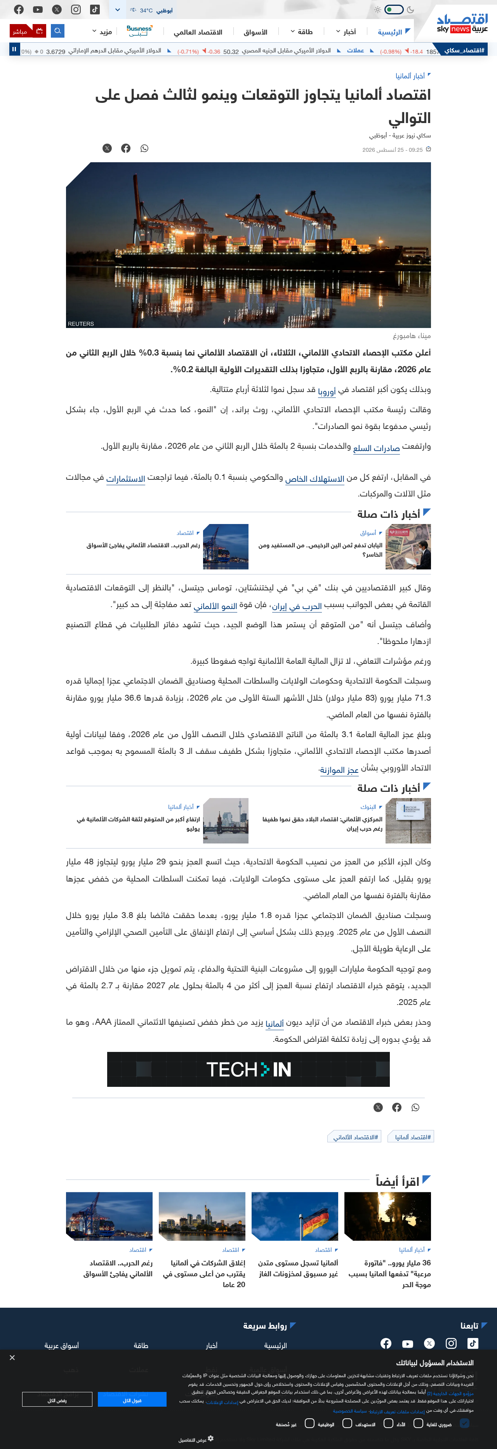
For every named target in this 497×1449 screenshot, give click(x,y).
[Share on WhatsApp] (144, 149)
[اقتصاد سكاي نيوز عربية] (451, 23)
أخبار (211, 1344)
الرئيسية (390, 31)
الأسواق (256, 31)
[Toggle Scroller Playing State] (14, 49)
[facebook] (386, 1345)
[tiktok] (472, 1345)
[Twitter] (56, 9)
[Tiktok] (94, 9)
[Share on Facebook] (125, 149)
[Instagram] (75, 9)
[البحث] (57, 31)
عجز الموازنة (339, 768)
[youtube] (407, 1345)
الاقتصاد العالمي (198, 31)
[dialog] (248, 1399)
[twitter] (429, 1345)
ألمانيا (275, 1022)
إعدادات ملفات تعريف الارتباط (397, 1410)
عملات (390, 49)
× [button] (13, 1358)
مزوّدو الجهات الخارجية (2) (450, 1392)
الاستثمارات (125, 477)
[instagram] (451, 1345)
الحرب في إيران (297, 604)
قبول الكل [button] (132, 1399)
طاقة (141, 1344)
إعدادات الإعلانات (222, 1401)
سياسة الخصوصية (350, 1410)
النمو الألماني (215, 604)
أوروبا (327, 389)
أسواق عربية (62, 1344)
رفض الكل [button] (57, 1399)
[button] (143, 9)
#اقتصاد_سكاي (465, 49)
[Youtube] (37, 10)
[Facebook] (18, 9)
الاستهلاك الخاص (314, 477)
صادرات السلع (376, 446)
